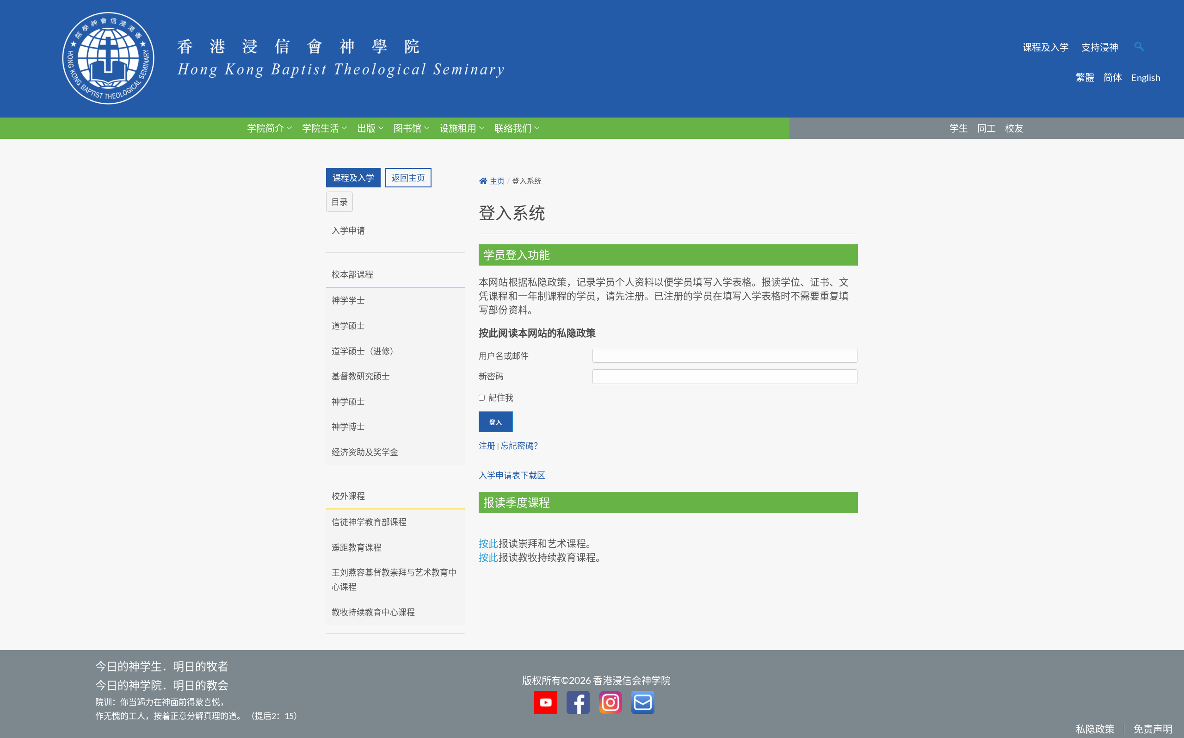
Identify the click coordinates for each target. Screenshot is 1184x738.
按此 (488, 543)
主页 (497, 181)
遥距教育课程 (357, 547)
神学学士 (348, 300)
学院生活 (320, 128)
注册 (487, 445)
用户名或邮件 (504, 356)
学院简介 (265, 128)
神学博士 (348, 427)
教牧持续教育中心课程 (373, 612)
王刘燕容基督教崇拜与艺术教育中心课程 (394, 579)
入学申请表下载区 (512, 475)
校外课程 (348, 496)
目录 (339, 202)
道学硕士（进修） (365, 351)
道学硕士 (348, 326)
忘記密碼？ (521, 445)
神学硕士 (348, 402)
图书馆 (407, 128)
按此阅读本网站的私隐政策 (537, 332)
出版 (366, 128)
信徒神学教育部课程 (369, 522)
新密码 (491, 376)
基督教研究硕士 (361, 376)
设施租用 (457, 128)
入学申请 (348, 230)
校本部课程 (352, 274)
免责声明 (1153, 728)
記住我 (500, 397)
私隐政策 (1095, 728)
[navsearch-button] (1139, 47)
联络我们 (512, 128)
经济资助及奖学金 (365, 452)
